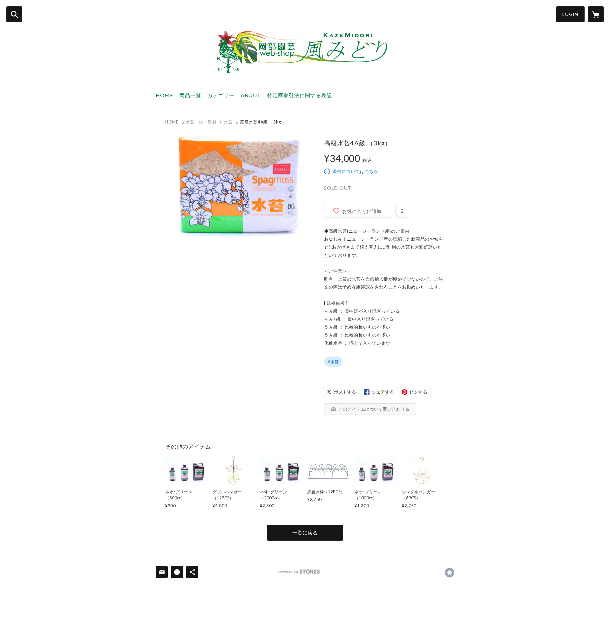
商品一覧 (190, 95)
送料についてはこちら (355, 171)
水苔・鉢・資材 (201, 121)
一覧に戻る (305, 533)
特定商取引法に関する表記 (299, 95)
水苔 (228, 121)
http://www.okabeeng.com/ (449, 572)
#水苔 (333, 361)
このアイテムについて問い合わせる (374, 409)
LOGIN (570, 14)
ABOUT (251, 95)
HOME (164, 95)
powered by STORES (299, 571)
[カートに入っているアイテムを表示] (596, 14)
